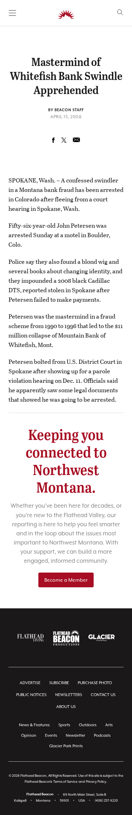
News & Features (34, 725)
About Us (66, 706)
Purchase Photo (95, 683)
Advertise (30, 683)
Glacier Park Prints (66, 746)
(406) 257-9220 (106, 800)
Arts (109, 725)
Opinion (28, 735)
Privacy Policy (96, 781)
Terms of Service (65, 781)
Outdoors (87, 725)
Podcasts (102, 735)
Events (51, 735)
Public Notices (31, 695)
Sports (64, 725)
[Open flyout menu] (12, 13)
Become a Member (66, 580)
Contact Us (103, 695)
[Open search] (120, 12)
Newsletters (68, 695)
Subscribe (59, 683)
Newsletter (75, 735)
